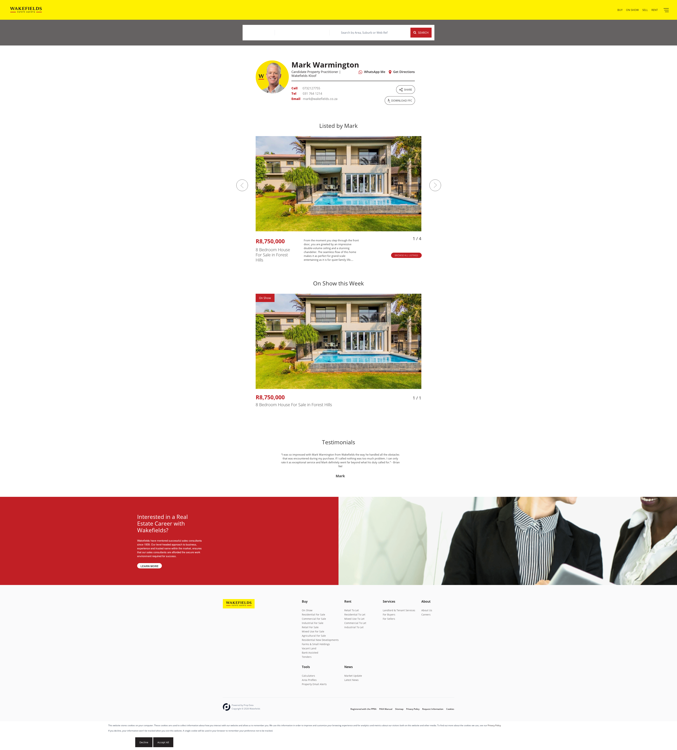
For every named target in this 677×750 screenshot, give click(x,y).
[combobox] (364, 33)
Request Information (432, 709)
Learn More (149, 566)
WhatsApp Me (374, 72)
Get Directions (404, 72)
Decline (143, 742)
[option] (338, 199)
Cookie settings (121, 742)
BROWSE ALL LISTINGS (406, 255)
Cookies (450, 709)
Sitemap (399, 709)
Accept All (163, 742)
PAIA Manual (385, 709)
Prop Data (249, 705)
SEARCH (423, 33)
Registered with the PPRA (363, 709)
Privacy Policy (494, 725)
